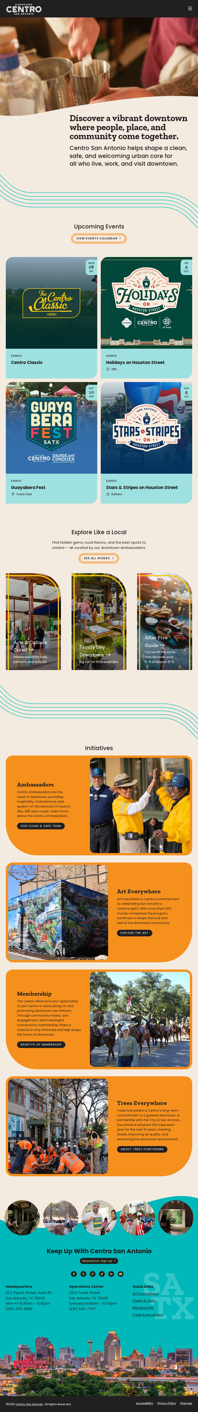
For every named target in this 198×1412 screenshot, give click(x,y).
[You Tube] (121, 1274)
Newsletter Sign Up (97, 1261)
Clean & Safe (143, 1300)
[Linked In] (111, 1274)
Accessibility (144, 1403)
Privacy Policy (166, 1403)
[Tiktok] (102, 1274)
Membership (143, 1307)
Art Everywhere (145, 1293)
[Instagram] (93, 1274)
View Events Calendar (97, 238)
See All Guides (97, 558)
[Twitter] (83, 1274)
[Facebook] (74, 1274)
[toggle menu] (190, 9)
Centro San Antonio (29, 1404)
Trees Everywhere (147, 1314)
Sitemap (186, 1403)
